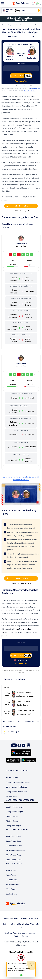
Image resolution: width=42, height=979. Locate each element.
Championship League (14, 811)
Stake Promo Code (13, 836)
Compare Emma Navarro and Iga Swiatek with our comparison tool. (21, 478)
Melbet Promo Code (14, 845)
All (4, 721)
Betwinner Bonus (12, 884)
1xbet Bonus (11, 875)
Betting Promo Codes (17, 829)
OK (21, 975)
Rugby (39, 721)
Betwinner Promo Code (15, 850)
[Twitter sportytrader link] (23, 745)
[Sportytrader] (2, 25)
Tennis (19, 721)
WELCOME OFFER (14, 863)
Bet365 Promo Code (14, 860)
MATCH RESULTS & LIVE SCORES (20, 800)
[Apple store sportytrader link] (13, 760)
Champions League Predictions (18, 782)
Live (32, 36)
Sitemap (25, 936)
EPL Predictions (12, 777)
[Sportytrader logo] (21, 903)
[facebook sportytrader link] (19, 745)
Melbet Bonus (11, 880)
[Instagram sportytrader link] (28, 745)
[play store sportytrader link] (28, 760)
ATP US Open (13, 732)
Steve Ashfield (35, 88)
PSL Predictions (12, 796)
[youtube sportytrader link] (14, 745)
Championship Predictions (16, 791)
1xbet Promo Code (13, 841)
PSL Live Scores (12, 821)
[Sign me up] (33, 3)
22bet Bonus (11, 889)
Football (11, 721)
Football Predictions (17, 770)
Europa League (12, 816)
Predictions (12, 36)
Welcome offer (21, 81)
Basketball (29, 721)
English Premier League (15, 807)
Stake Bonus (11, 870)
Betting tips (9, 25)
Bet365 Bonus (11, 894)
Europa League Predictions (16, 787)
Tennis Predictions (22, 25)
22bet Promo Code (13, 855)
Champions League (13, 825)
